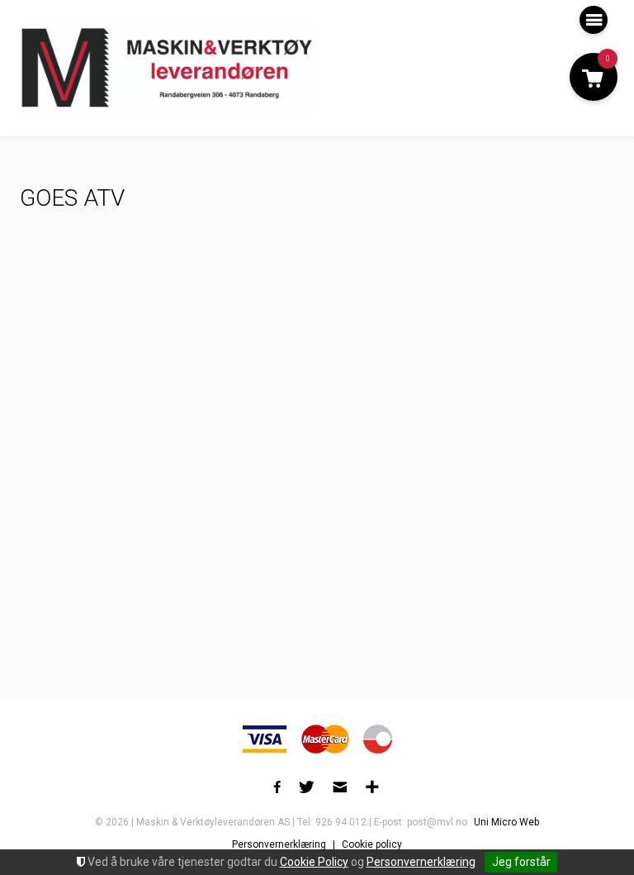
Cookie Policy (314, 861)
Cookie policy (372, 844)
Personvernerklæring (421, 861)
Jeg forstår (521, 861)
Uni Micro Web (506, 822)
